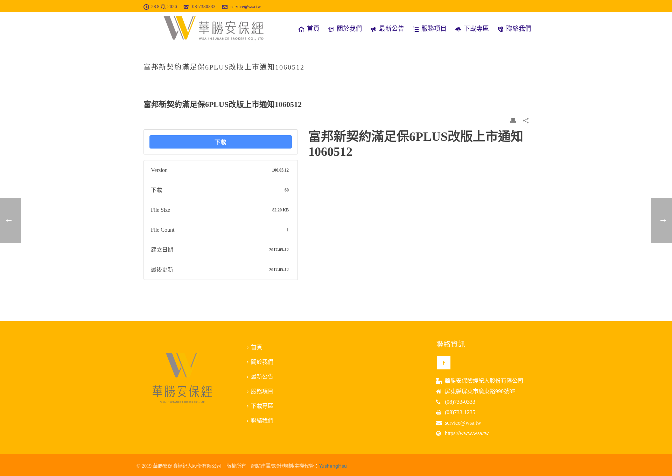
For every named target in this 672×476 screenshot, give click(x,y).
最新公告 (391, 28)
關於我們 (349, 28)
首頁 (313, 28)
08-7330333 (204, 6)
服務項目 (434, 28)
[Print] (513, 120)
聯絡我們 (518, 28)
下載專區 (476, 28)
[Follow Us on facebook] (443, 362)
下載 (220, 141)
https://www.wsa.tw (467, 433)
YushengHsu (333, 466)
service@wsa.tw (246, 6)
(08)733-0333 (460, 402)
